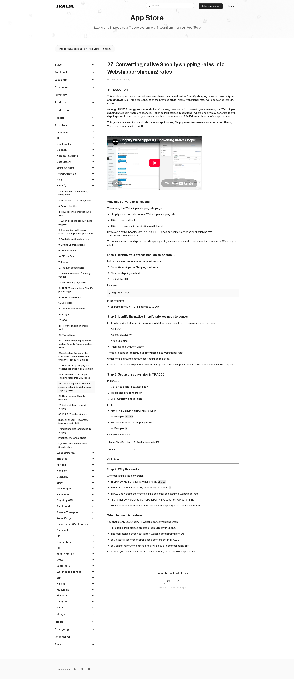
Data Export (64, 161)
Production (62, 110)
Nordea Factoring (67, 155)
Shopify (107, 48)
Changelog (62, 629)
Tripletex (62, 458)
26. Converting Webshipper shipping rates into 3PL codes (74, 376)
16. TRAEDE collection (69, 297)
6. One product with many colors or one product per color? (75, 232)
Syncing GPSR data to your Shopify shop (72, 445)
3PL (59, 536)
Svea (60, 559)
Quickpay (62, 476)
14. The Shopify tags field (72, 282)
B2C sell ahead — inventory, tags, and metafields (73, 421)
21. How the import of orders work (73, 327)
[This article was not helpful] (178, 581)
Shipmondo (63, 494)
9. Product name (67, 250)
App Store (94, 48)
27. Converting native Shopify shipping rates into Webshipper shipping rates (75, 386)
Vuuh (60, 607)
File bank (62, 595)
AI (58, 138)
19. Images (63, 314)
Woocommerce (66, 452)
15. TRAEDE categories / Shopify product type (75, 290)
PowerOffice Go (66, 173)
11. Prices (63, 262)
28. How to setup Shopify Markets (71, 398)
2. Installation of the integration (74, 200)
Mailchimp (63, 589)
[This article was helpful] (168, 581)
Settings (60, 614)
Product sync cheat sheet (72, 437)
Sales (58, 64)
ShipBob (62, 149)
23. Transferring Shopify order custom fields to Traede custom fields (75, 344)
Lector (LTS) (64, 565)
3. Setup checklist (67, 206)
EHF (59, 577)
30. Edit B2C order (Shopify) (73, 414)
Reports (59, 117)
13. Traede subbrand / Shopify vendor (74, 275)
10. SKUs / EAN (66, 256)
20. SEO (62, 320)
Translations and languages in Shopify (74, 430)
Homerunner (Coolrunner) (72, 524)
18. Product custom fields (71, 308)
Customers (62, 87)
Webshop (61, 79)
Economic (62, 132)
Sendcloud (63, 506)
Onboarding (62, 637)
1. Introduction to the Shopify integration (73, 193)
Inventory (61, 95)
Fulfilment (61, 72)
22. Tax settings (66, 335)
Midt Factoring (65, 553)
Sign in (231, 6)
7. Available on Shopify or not (73, 239)
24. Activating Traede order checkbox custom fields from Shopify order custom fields (73, 356)
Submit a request (211, 6)
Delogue (62, 601)
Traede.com (63, 669)
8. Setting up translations (71, 244)
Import (59, 621)
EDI (58, 548)
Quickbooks (64, 143)
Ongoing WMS (65, 500)
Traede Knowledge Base (72, 48)
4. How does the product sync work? (74, 213)
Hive (59, 179)
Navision (62, 470)
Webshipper (64, 488)
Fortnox (61, 464)
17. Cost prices (66, 302)
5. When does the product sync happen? (75, 222)
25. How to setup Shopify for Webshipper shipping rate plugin (75, 367)
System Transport (67, 512)
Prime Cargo (64, 518)
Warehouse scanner (69, 571)
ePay (60, 482)
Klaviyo (61, 583)
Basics (59, 644)
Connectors (64, 542)
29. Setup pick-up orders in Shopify (72, 407)
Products (60, 102)
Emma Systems (66, 167)
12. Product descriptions (71, 267)
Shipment (62, 530)
